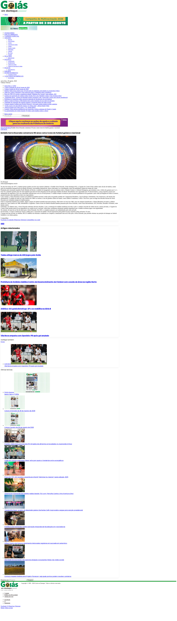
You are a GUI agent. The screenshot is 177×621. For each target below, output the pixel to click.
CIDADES (7, 38)
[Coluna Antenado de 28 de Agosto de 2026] (14, 409)
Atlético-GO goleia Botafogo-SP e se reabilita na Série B (26, 308)
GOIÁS (10, 43)
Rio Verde (10, 53)
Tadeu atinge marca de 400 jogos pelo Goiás (21, 255)
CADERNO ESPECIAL (11, 36)
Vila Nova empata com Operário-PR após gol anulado (25, 335)
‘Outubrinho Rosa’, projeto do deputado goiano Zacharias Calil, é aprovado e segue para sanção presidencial (36, 97)
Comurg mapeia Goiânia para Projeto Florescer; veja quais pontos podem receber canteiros (30, 104)
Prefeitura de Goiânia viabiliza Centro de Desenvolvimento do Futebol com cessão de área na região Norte (49, 282)
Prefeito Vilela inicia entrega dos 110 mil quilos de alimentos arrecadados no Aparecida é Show (32, 91)
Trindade (10, 54)
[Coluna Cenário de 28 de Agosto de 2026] (14, 425)
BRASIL (10, 39)
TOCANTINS (11, 41)
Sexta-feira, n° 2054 (10, 86)
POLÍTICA (7, 59)
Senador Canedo (11, 48)
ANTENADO (11, 61)
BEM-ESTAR (11, 58)
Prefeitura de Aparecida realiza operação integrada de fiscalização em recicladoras (28, 99)
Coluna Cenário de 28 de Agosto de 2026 (16, 89)
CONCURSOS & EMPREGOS (13, 76)
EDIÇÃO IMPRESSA (11, 34)
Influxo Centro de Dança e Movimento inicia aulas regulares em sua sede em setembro (29, 101)
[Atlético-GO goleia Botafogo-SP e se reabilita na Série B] (19, 305)
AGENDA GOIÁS (12, 74)
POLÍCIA (7, 68)
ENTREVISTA (11, 63)
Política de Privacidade (11, 595)
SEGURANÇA (11, 69)
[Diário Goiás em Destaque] (14, 11)
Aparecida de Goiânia (13, 44)
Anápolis (10, 51)
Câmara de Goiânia (12, 64)
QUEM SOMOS (9, 33)
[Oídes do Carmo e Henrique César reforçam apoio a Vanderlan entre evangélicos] (14, 458)
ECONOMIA (11, 78)
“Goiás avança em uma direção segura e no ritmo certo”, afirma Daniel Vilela (26, 106)
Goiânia (10, 46)
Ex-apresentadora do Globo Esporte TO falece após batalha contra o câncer (26, 111)
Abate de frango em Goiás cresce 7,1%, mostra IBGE (20, 107)
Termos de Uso (8, 596)
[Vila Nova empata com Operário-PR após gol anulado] (19, 331)
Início (2, 128)
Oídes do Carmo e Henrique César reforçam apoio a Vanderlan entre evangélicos (27, 92)
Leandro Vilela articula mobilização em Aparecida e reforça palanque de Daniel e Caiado (30, 109)
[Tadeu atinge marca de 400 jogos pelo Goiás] (19, 251)
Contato (6, 593)
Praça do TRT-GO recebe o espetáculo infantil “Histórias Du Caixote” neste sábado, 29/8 (30, 94)
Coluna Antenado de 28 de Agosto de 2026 (17, 87)
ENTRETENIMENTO (11, 73)
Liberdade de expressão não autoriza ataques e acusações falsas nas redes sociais (27, 102)
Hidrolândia (10, 49)
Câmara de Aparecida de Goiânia (15, 66)
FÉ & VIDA (8, 56)
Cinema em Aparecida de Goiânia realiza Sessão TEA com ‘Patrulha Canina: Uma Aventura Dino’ (33, 96)
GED (2, 224)
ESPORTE (7, 71)
